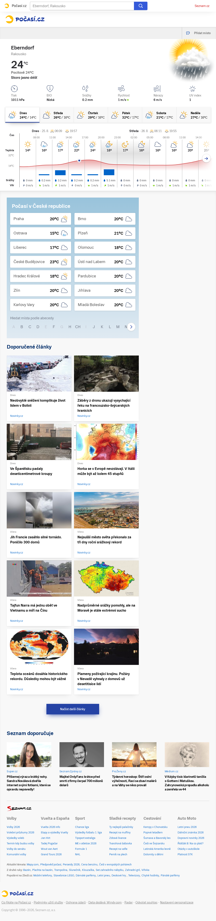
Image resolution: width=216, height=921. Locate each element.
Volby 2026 (13, 827)
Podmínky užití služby (48, 902)
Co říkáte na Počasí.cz (16, 902)
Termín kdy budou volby (20, 843)
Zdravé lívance (117, 838)
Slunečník (74, 870)
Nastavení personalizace (176, 902)
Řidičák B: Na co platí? (191, 843)
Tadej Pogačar (49, 843)
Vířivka (145, 870)
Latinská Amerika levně (157, 848)
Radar (128, 902)
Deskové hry (119, 875)
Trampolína (60, 870)
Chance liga (82, 827)
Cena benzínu (89, 864)
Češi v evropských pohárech (115, 864)
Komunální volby (16, 854)
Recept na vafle (118, 848)
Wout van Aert (49, 848)
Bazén (27, 870)
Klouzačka (88, 870)
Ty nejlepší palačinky (121, 827)
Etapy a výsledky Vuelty (54, 832)
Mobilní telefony (42, 875)
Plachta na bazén (42, 870)
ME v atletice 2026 (85, 843)
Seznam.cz (202, 6)
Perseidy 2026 (71, 864)
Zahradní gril (132, 870)
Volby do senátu (16, 848)
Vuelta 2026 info (50, 827)
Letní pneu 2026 (187, 827)
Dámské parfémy (86, 875)
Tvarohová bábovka (120, 843)
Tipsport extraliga (85, 838)
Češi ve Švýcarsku (154, 843)
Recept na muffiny (120, 832)
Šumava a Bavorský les (156, 838)
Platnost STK (185, 854)
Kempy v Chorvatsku (155, 827)
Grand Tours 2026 (51, 854)
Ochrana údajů (76, 902)
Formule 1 (81, 848)
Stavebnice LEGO (64, 875)
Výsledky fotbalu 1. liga (88, 832)
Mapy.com (33, 864)
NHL (77, 854)
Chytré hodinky (150, 875)
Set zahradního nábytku (109, 870)
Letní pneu (103, 875)
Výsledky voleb (15, 838)
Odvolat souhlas (146, 902)
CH (78, 327)
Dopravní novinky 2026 (191, 838)
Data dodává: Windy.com (105, 902)
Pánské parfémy (170, 875)
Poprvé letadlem (153, 832)
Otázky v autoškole (189, 848)
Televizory (134, 875)
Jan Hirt (45, 838)
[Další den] (206, 158)
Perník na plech (118, 854)
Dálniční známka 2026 (191, 832)
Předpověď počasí (50, 864)
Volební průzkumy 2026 (20, 832)
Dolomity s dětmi (153, 854)
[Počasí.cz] (25, 19)
